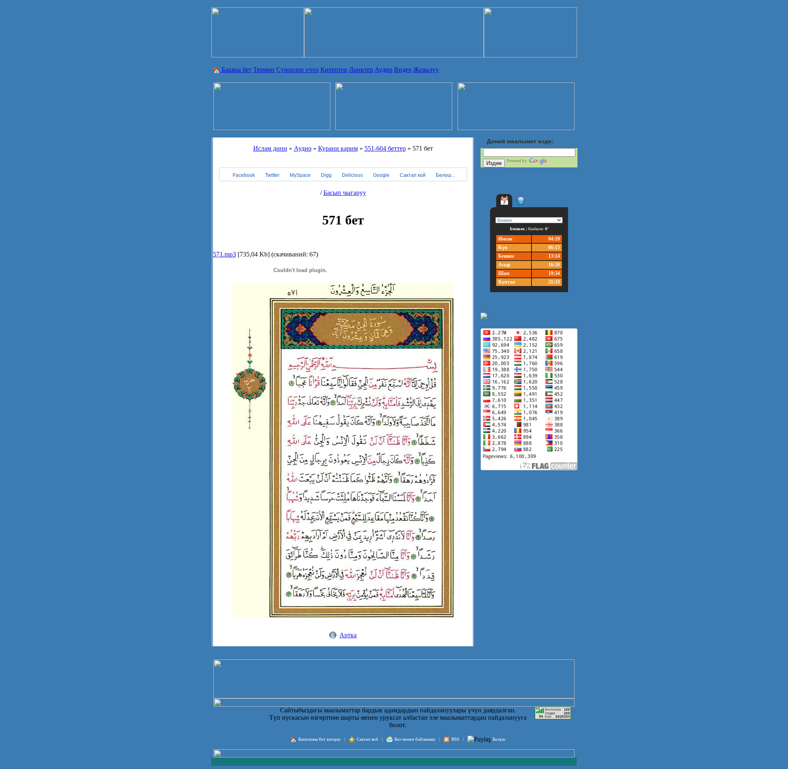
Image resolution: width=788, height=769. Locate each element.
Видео (403, 69)
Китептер (334, 69)
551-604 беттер (385, 148)
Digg (326, 175)
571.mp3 (224, 254)
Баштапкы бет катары (319, 739)
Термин (264, 69)
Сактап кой (412, 175)
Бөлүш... (445, 175)
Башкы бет (236, 69)
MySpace (300, 175)
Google (380, 175)
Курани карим (338, 148)
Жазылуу (426, 69)
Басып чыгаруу (344, 192)
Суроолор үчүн (297, 69)
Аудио (383, 69)
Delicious (352, 175)
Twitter (271, 175)
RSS (455, 739)
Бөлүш (498, 739)
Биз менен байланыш (414, 739)
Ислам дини (270, 148)
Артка (348, 635)
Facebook (243, 175)
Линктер (361, 69)
